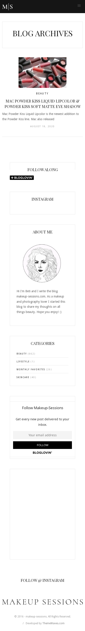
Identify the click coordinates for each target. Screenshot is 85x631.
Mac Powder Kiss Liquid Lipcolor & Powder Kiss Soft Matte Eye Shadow (43, 103)
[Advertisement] (42, 517)
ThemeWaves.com (53, 623)
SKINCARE (23, 377)
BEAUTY (42, 93)
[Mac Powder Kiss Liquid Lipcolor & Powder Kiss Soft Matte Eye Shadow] (42, 72)
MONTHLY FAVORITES (31, 369)
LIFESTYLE (23, 361)
